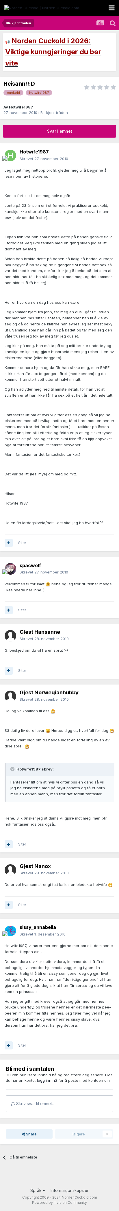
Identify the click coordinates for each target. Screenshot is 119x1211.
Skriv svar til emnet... (35, 1103)
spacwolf (30, 565)
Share (31, 1134)
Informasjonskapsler (70, 1190)
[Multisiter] (9, 543)
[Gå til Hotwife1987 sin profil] (10, 155)
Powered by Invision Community (59, 1202)
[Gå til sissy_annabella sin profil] (10, 931)
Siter (22, 542)
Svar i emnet (59, 131)
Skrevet (44, 158)
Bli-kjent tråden (54, 112)
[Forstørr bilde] (48, 584)
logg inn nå (47, 1080)
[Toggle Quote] (13, 769)
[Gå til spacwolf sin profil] (10, 569)
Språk (36, 1190)
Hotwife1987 (21, 107)
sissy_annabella (38, 927)
